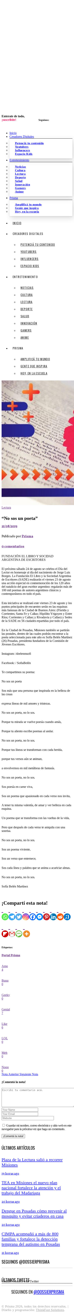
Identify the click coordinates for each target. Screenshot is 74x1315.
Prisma (27, 536)
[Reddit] (60, 913)
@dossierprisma (49, 1292)
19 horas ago (10, 1174)
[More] (26, 930)
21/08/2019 (9, 526)
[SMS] (18, 930)
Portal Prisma (11, 955)
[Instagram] (25, 913)
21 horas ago (10, 1253)
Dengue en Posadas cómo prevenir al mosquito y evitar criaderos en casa (34, 1213)
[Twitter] (18, 913)
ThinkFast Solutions (50, 1310)
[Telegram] (11, 913)
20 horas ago (11, 1202)
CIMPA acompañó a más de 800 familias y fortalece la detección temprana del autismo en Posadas (31, 1239)
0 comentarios (13, 546)
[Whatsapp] (5, 913)
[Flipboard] (5, 930)
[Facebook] (32, 913)
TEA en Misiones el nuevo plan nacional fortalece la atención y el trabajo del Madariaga (31, 1187)
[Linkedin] (53, 913)
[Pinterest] (46, 913)
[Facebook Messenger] (39, 913)
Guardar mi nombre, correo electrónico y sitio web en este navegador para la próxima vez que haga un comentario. (36, 1127)
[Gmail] (11, 930)
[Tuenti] (67, 913)
